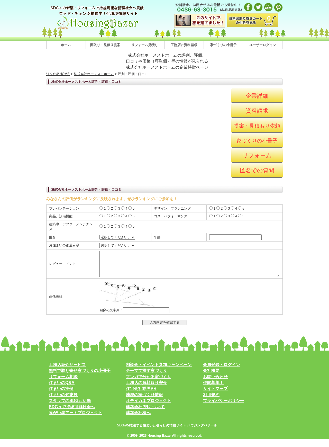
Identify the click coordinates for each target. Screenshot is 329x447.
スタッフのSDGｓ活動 (70, 400)
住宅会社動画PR (141, 388)
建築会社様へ (138, 412)
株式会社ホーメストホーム (94, 74)
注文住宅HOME (58, 74)
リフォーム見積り (144, 45)
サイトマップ (215, 388)
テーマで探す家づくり (146, 370)
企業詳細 (257, 96)
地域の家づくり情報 (144, 394)
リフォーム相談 (63, 376)
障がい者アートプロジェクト (75, 412)
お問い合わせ (215, 376)
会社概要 (211, 370)
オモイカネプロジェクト (148, 400)
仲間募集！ (213, 382)
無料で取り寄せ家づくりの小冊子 (80, 370)
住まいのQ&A (62, 382)
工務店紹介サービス (67, 364)
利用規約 (211, 394)
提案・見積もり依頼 (257, 126)
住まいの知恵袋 (63, 394)
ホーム (66, 45)
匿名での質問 (257, 170)
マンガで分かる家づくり (148, 376)
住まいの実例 (61, 388)
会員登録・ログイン (221, 364)
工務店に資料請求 (184, 45)
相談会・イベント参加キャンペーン (159, 364)
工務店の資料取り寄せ (146, 382)
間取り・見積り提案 (105, 45)
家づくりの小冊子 (223, 45)
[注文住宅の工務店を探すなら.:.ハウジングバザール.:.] (98, 29)
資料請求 (257, 111)
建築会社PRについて (145, 407)
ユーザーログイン (262, 45)
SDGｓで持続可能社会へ (72, 407)
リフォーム (257, 155)
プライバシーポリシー (223, 400)
